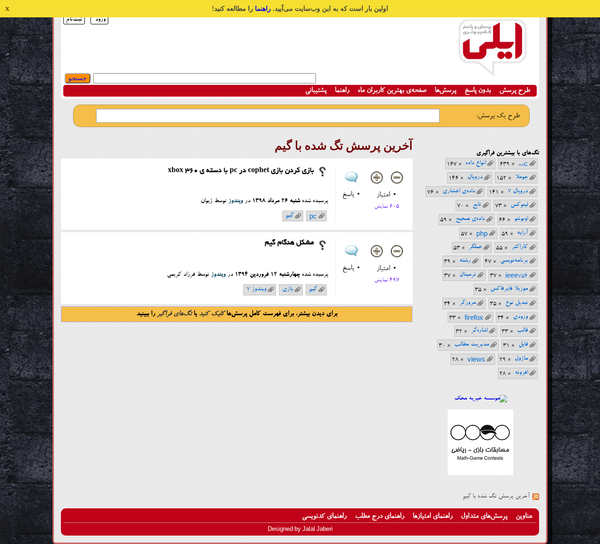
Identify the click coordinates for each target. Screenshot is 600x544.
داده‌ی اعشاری (458, 191)
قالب (522, 330)
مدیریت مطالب (471, 344)
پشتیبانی (315, 91)
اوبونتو (521, 218)
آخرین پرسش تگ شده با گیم (496, 496)
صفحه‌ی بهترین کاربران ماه (392, 91)
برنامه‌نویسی (514, 260)
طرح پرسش (514, 91)
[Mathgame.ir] (480, 473)
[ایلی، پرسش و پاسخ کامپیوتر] (492, 71)
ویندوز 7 (256, 289)
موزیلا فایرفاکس (509, 288)
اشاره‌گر (479, 330)
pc (313, 216)
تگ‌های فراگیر (174, 314)
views (476, 360)
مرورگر (467, 302)
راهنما (263, 8)
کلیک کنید (212, 314)
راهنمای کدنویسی (324, 517)
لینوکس (519, 204)
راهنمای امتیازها (432, 517)
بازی (287, 289)
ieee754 (516, 276)
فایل (523, 344)
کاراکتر (519, 246)
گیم (289, 215)
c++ (523, 164)
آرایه (522, 232)
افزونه (521, 372)
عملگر (475, 246)
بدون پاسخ (478, 91)
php (482, 234)
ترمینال (467, 274)
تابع (476, 204)
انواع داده (475, 162)
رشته (465, 260)
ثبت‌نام (74, 19)
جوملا (521, 177)
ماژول (521, 358)
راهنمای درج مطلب (379, 517)
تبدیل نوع (516, 302)
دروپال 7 (518, 191)
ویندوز (235, 200)
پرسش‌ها (445, 91)
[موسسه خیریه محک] (480, 398)
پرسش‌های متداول (484, 517)
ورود (100, 19)
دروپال (474, 177)
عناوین (524, 517)
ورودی (520, 316)
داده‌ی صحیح (470, 218)
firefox (474, 318)
